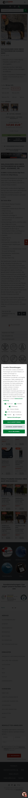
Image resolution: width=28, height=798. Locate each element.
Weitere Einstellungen (14, 417)
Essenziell (10, 403)
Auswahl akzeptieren (14, 427)
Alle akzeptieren (14, 422)
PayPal (9, 414)
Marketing (14, 406)
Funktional (19, 414)
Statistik (19, 403)
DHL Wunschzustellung (14, 412)
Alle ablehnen (14, 431)
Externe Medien (14, 409)
